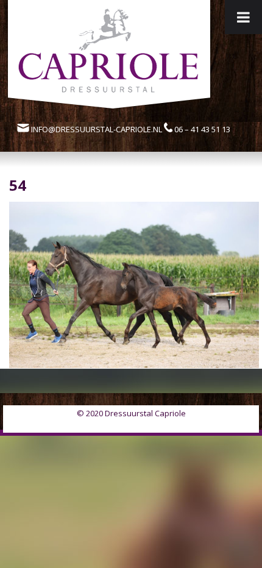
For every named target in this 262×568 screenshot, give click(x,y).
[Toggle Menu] (243, 17)
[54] (134, 364)
